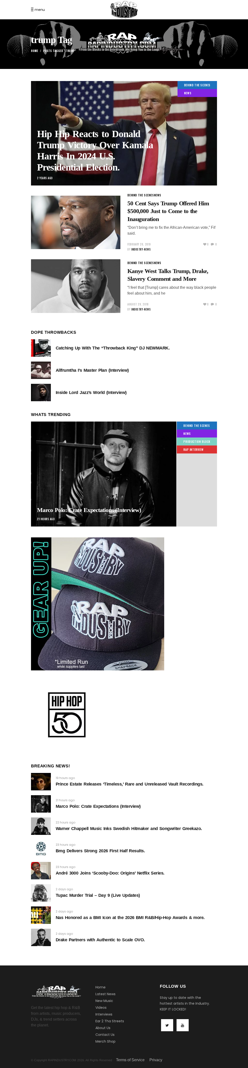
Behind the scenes (197, 85)
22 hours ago (65, 822)
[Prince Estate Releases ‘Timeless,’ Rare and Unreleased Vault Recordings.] (41, 781)
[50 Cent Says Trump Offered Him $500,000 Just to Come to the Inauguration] (75, 222)
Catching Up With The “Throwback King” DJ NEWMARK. (113, 348)
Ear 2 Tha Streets (109, 1021)
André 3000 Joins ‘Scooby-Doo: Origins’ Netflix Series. (110, 873)
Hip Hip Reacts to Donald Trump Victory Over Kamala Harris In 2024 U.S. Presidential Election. (95, 150)
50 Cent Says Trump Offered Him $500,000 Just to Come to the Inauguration (168, 211)
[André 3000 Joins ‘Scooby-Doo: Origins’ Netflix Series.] (41, 870)
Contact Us (105, 1034)
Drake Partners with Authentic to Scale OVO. (100, 939)
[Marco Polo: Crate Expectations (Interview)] (124, 474)
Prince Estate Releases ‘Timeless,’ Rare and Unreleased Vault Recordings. (129, 784)
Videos (101, 1007)
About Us (102, 1027)
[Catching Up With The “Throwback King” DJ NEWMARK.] (41, 348)
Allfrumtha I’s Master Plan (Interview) (92, 370)
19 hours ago (65, 778)
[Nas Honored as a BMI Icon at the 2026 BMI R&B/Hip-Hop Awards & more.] (41, 915)
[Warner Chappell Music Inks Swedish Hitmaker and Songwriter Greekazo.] (41, 826)
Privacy (155, 1060)
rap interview (193, 449)
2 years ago (45, 178)
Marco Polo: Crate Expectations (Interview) (89, 510)
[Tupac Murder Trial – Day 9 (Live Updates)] (41, 893)
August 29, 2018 (137, 304)
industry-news (141, 249)
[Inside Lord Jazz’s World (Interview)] (41, 392)
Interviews (103, 1014)
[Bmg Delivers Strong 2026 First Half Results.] (41, 848)
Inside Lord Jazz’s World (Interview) (91, 392)
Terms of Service (130, 1060)
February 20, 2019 (139, 244)
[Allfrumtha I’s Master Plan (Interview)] (41, 370)
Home (34, 51)
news (187, 93)
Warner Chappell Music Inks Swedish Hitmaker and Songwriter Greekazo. (129, 828)
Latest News (105, 994)
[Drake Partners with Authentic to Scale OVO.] (41, 937)
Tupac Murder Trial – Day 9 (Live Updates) (98, 895)
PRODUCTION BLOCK (196, 441)
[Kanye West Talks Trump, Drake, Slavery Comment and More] (75, 286)
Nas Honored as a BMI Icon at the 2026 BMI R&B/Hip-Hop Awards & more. (130, 917)
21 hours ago (46, 519)
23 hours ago (65, 845)
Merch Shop (105, 1041)
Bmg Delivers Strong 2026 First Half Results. (100, 850)
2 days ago (64, 889)
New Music (104, 1000)
